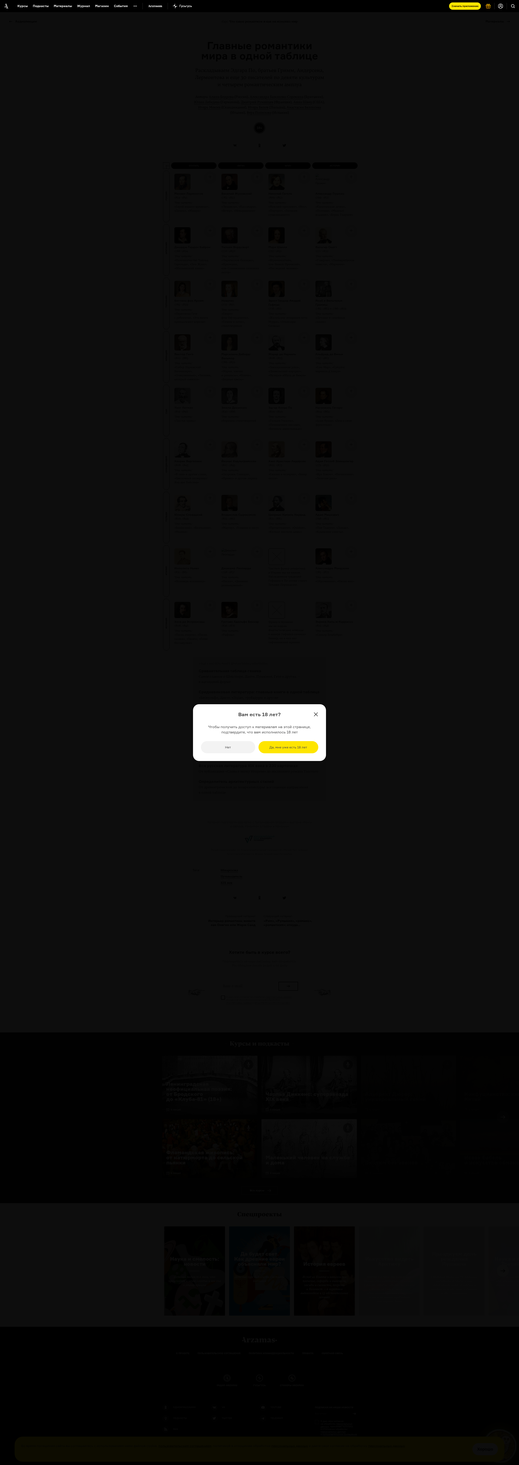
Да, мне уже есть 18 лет (288, 747)
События (121, 6)
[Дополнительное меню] (135, 6)
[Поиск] (513, 6)
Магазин (102, 6)
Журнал (83, 6)
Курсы (22, 6)
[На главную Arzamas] (6, 6)
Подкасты (41, 6)
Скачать (465, 6)
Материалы (63, 6)
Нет (228, 747)
